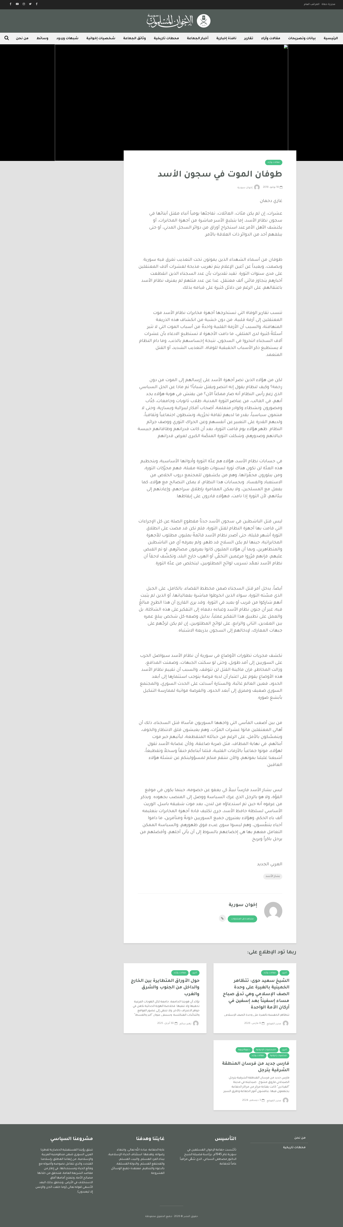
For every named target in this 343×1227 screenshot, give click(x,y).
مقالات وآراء (270, 39)
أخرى (284, 973)
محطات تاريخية (166, 39)
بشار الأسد (273, 876)
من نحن (22, 39)
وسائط (42, 39)
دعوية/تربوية (244, 1050)
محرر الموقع (274, 1023)
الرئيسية (331, 39)
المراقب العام (311, 4)
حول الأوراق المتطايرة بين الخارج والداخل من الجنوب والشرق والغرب (165, 988)
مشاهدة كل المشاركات (242, 919)
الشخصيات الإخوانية (266, 1050)
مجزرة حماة (328, 4)
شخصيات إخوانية (100, 39)
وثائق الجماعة (134, 39)
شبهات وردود (67, 39)
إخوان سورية (245, 187)
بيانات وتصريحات (302, 39)
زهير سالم (186, 1023)
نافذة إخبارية (226, 39)
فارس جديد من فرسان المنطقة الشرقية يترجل (255, 1067)
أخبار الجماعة (197, 39)
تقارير (248, 39)
